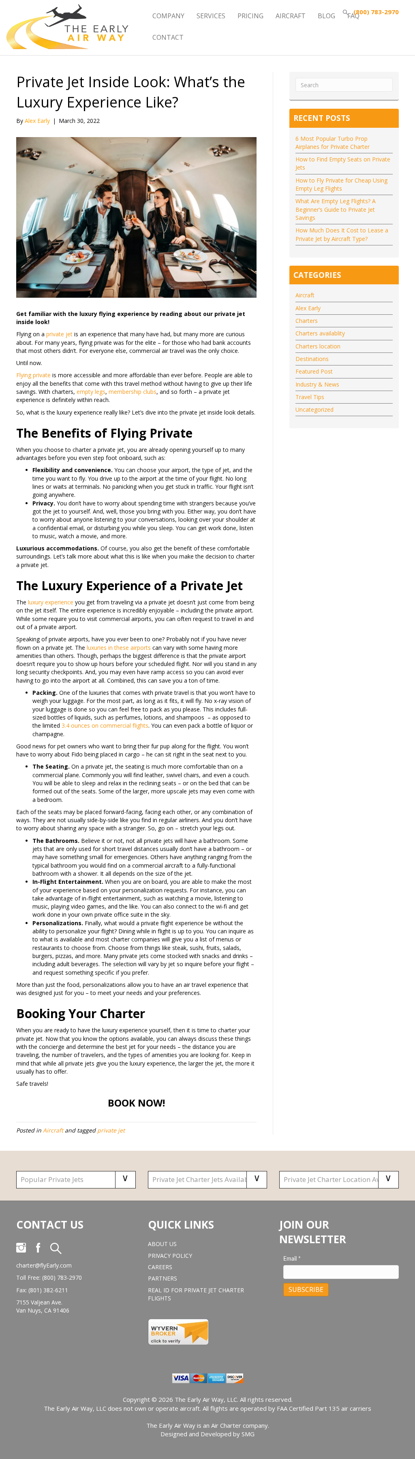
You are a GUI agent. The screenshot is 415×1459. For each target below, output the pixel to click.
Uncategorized (314, 409)
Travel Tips (309, 397)
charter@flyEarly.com (44, 1265)
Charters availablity (320, 333)
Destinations (312, 359)
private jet (59, 334)
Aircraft (53, 1130)
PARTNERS (162, 1278)
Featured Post (314, 371)
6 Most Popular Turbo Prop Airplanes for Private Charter (332, 142)
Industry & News (317, 384)
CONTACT (168, 37)
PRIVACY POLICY (170, 1255)
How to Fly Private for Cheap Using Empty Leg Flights (341, 184)
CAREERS (160, 1267)
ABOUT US (162, 1244)
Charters (306, 320)
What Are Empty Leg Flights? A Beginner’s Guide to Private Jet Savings (335, 209)
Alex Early (308, 308)
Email (292, 1259)
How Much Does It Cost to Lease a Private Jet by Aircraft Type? (341, 234)
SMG (248, 1434)
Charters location (317, 346)
